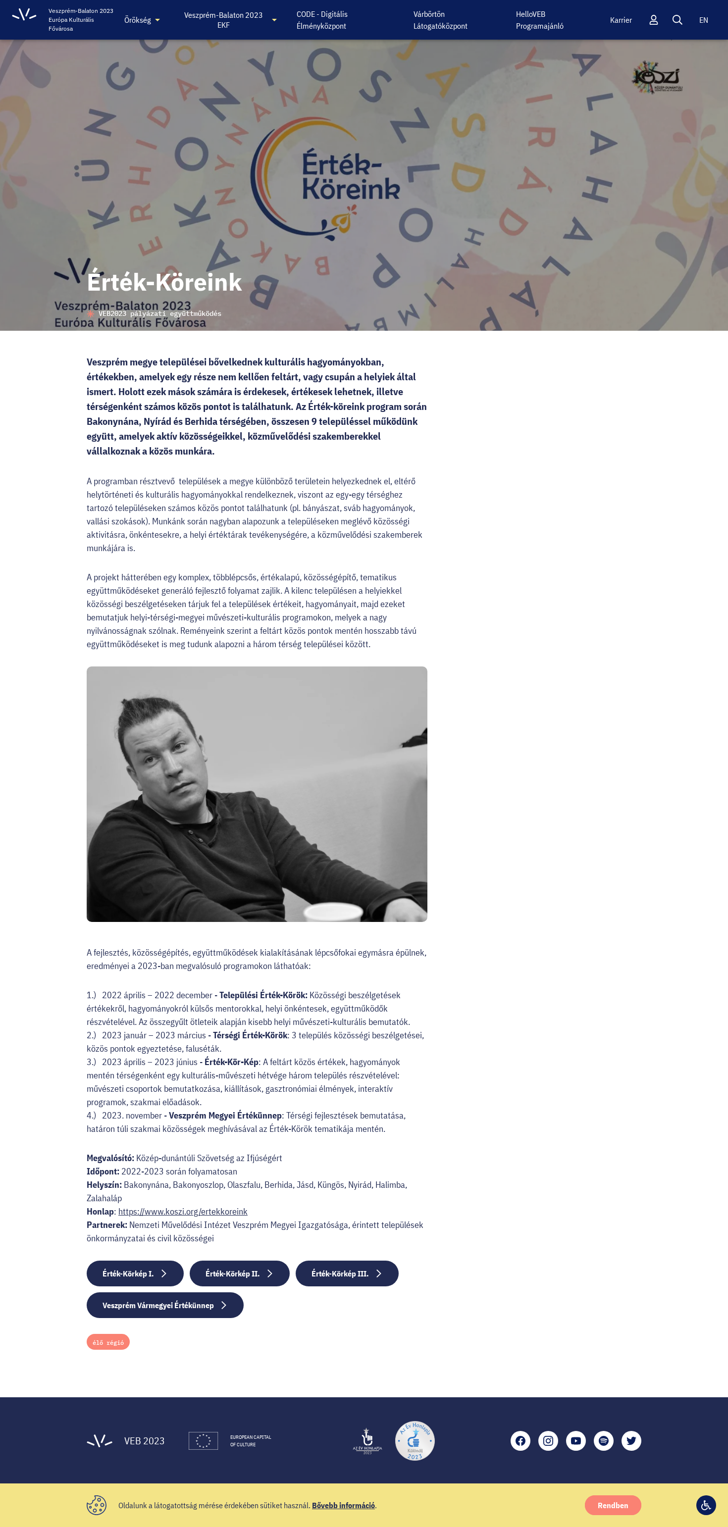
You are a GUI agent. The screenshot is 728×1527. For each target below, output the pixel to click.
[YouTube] (576, 1441)
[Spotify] (604, 1441)
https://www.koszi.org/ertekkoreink (183, 1211)
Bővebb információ (343, 1505)
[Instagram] (548, 1441)
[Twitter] (631, 1441)
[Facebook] (520, 1441)
